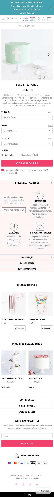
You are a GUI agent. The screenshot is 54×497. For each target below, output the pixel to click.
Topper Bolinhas (37, 319)
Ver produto (20, 328)
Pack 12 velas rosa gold (13, 319)
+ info (50, 112)
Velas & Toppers (27, 285)
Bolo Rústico (35, 378)
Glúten (4, 150)
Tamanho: (5, 112)
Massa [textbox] (4, 125)
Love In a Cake (21, 19)
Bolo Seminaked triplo (12, 378)
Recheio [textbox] (5, 138)
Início (20, 26)
